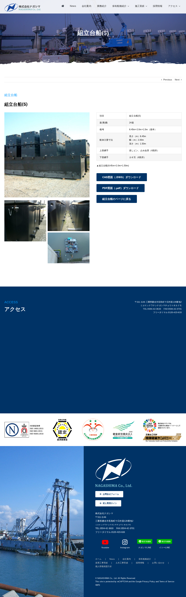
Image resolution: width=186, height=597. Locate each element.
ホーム (98, 559)
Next (177, 79)
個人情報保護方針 (103, 566)
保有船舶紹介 (145, 559)
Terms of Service (166, 581)
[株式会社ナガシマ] (22, 4)
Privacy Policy (148, 581)
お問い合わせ (158, 563)
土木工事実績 (122, 563)
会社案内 (126, 559)
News (112, 559)
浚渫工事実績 (101, 563)
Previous (167, 79)
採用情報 (140, 563)
